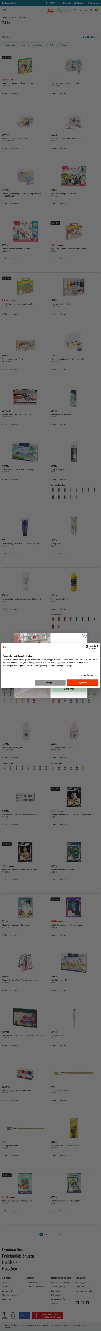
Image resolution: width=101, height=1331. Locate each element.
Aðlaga (49, 683)
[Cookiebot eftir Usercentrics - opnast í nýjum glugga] (87, 647)
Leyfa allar (82, 683)
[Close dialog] (84, 636)
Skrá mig (69, 688)
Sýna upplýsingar (85, 675)
